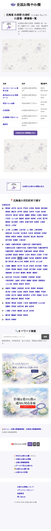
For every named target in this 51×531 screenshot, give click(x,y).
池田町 (25, 212)
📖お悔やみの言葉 (21, 472)
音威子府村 (29, 222)
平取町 (43, 292)
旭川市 (19, 208)
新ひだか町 (19, 261)
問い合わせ (21, 497)
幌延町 (21, 299)
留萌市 (25, 315)
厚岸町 (37, 208)
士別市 (27, 255)
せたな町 (39, 261)
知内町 (31, 258)
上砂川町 (22, 230)
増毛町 (13, 303)
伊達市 (31, 266)
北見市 (30, 233)
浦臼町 (15, 215)
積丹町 (7, 258)
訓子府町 (8, 240)
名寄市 (23, 280)
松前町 (19, 303)
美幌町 (37, 292)
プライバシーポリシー (25, 490)
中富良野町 (9, 280)
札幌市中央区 (21, 248)
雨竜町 (33, 215)
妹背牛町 (20, 306)
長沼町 (38, 277)
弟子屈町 (32, 269)
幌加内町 (14, 299)
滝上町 (25, 266)
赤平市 (13, 208)
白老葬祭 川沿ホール (10, 117)
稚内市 (7, 319)
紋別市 (31, 306)
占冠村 (39, 255)
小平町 (13, 225)
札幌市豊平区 (43, 248)
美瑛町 (33, 288)
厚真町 (7, 212)
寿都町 (26, 261)
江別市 (7, 218)
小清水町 (22, 240)
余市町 (31, 311)
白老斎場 (6, 110)
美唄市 (25, 292)
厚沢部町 (44, 208)
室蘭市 (7, 306)
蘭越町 (13, 315)
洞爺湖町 (8, 273)
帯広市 (7, 225)
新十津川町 (9, 261)
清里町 (7, 237)
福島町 (19, 295)
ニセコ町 (8, 284)
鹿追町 (15, 255)
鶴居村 (19, 269)
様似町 (35, 251)
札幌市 (7, 244)
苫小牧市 (16, 273)
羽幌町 (13, 288)
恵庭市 (45, 215)
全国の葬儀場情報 (17, 429)
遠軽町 (21, 218)
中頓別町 (31, 277)
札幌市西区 (9, 251)
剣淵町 (15, 240)
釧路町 (19, 237)
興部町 (7, 222)
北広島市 (24, 233)
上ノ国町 (30, 230)
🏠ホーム (5, 429)
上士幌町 (14, 230)
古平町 (33, 295)
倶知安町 (26, 237)
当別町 (39, 269)
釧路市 (13, 237)
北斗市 (45, 295)
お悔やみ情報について (25, 487)
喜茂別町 (37, 233)
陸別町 (19, 315)
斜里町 (13, 258)
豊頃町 (29, 273)
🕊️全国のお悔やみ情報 (22, 459)
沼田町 (15, 284)
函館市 (7, 288)
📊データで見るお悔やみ (23, 466)
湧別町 (19, 311)
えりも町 (14, 218)
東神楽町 (40, 288)
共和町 (44, 233)
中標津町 (24, 277)
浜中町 (27, 288)
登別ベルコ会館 (8, 103)
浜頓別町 (20, 288)
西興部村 (41, 280)
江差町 (39, 215)
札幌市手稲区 (32, 248)
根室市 (21, 284)
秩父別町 (38, 266)
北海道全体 (6, 205)
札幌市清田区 (37, 244)
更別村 (41, 251)
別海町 (39, 295)
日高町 (13, 292)
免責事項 (20, 493)
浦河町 (21, 215)
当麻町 (45, 269)
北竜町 (7, 299)
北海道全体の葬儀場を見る (25, 133)
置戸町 (45, 218)
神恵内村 (8, 233)
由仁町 (25, 311)
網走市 (13, 212)
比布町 (19, 292)
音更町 (36, 222)
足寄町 (31, 208)
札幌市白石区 (10, 248)
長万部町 (14, 222)
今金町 (37, 212)
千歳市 (45, 266)
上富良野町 (38, 230)
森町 (26, 306)
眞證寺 (5, 124)
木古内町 (16, 233)
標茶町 (21, 255)
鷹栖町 (13, 266)
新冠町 (34, 280)
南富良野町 (33, 303)
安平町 (19, 212)
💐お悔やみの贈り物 (21, 469)
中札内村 (16, 277)
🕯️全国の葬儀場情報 (21, 462)
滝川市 (19, 266)
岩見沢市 (8, 215)
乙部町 (42, 222)
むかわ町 (41, 303)
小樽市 (21, 222)
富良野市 (26, 295)
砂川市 (32, 261)
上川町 (7, 230)
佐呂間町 (8, 255)
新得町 (45, 258)
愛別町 (7, 208)
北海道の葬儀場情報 (33, 429)
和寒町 (13, 319)
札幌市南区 (28, 251)
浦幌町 (27, 215)
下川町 (45, 255)
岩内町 (43, 212)
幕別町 (7, 303)
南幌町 (29, 280)
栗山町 (33, 237)
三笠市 (25, 303)
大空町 (39, 218)
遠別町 (27, 218)
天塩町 (25, 269)
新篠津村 (38, 258)
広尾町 (7, 295)
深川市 (13, 295)
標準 (30, 444)
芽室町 (13, 306)
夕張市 (13, 311)
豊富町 (34, 273)
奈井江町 (8, 277)
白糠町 (25, 258)
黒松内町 (40, 237)
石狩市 (31, 212)
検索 (45, 337)
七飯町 (17, 280)
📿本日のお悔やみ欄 (21, 456)
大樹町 (7, 266)
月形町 (7, 269)
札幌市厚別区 (16, 244)
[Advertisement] (25, 55)
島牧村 (33, 255)
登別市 (27, 284)
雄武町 (33, 218)
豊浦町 (23, 273)
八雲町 (7, 311)
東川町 (7, 292)
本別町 (27, 299)
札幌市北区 (26, 244)
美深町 (31, 292)
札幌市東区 (19, 251)
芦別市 (25, 208)
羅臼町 (7, 315)
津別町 (13, 269)
